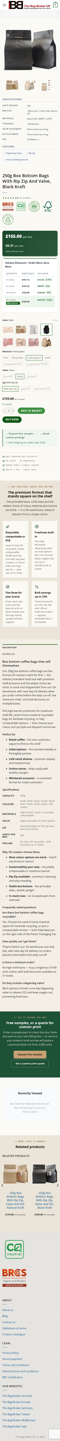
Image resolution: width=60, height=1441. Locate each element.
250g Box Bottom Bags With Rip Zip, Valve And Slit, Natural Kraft (15, 1200)
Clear (55, 320)
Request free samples (30, 1054)
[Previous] (2, 1192)
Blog (5, 1316)
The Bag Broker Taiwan (16, 1414)
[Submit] (54, 14)
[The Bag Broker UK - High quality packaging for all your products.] (30, 5)
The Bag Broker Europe (16, 1402)
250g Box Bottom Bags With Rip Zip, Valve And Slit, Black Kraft (44, 1200)
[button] (4, 5)
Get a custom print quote (30, 1063)
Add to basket (31, 410)
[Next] (57, 1192)
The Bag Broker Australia (17, 1396)
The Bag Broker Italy (14, 1426)
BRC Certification (12, 1377)
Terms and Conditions (15, 1365)
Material (6, 352)
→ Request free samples (19, 433)
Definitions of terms (14, 1328)
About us (7, 1310)
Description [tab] (9, 647)
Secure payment (12, 1359)
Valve (5, 370)
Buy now (12, 419)
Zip (4, 383)
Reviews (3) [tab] (8, 654)
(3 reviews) (25, 197)
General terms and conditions (20, 1371)
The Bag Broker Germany (17, 1408)
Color (5, 320)
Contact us (8, 1322)
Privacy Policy (10, 1353)
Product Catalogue (13, 1334)
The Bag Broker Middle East (18, 1420)
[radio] (8, 329)
